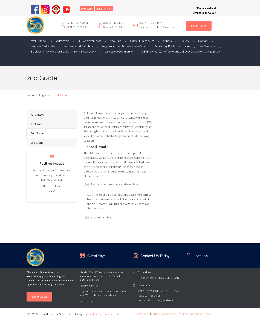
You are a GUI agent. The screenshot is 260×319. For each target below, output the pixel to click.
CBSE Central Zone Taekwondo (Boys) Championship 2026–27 (180, 51)
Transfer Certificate (43, 46)
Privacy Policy (141, 313)
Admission (62, 41)
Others (167, 41)
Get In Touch (198, 25)
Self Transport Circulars (78, 46)
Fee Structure (207, 46)
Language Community (119, 51)
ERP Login (87, 8)
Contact (203, 41)
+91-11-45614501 (78, 23)
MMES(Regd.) (39, 41)
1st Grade (37, 123)
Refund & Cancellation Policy (194, 313)
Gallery (184, 41)
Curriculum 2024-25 (142, 41)
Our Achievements (89, 41)
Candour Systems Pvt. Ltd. (103, 314)
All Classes (37, 114)
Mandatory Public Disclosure (172, 46)
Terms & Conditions (163, 313)
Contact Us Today (155, 256)
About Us (115, 41)
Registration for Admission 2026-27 (123, 46)
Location (200, 256)
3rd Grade (37, 142)
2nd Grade (37, 133)
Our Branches (104, 8)
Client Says (96, 256)
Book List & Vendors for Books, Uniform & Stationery (63, 51)
